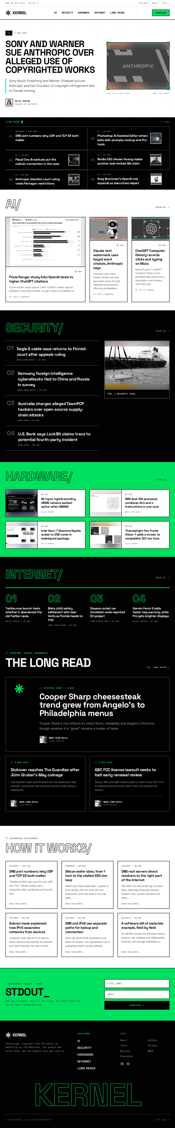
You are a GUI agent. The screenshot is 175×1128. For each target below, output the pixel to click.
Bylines (144, 3)
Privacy (152, 1045)
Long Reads (117, 12)
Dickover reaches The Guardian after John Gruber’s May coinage (45, 772)
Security (67, 12)
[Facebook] (128, 1064)
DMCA (150, 1051)
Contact (152, 1040)
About (155, 3)
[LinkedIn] (122, 1064)
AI (55, 12)
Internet (100, 12)
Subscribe (160, 12)
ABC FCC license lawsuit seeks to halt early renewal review (125, 772)
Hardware (83, 12)
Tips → (166, 3)
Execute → (137, 1005)
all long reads (158, 667)
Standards (126, 1056)
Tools (123, 1045)
